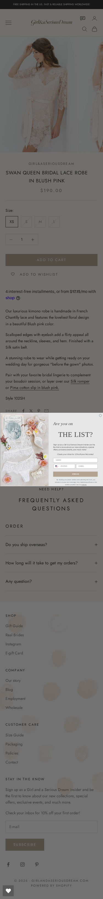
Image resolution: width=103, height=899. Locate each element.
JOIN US (75, 474)
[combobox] (56, 466)
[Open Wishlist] (8, 890)
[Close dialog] (100, 415)
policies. (84, 484)
